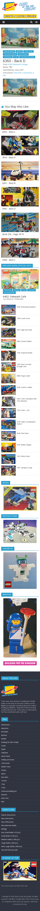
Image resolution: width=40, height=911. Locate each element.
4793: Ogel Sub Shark (24, 330)
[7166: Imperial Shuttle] (8, 352)
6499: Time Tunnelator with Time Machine (27, 400)
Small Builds (8, 57)
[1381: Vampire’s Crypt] (8, 467)
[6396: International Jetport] (8, 306)
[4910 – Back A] (20, 137)
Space (3, 774)
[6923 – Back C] (20, 111)
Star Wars (4, 777)
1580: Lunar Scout (23, 318)
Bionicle (4, 735)
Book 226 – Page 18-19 (13, 234)
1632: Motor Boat (23, 456)
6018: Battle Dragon (24, 445)
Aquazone (4, 728)
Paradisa (17, 290)
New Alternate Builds (8, 825)
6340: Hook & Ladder (24, 387)
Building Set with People (10, 742)
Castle (3, 746)
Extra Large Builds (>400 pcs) (11, 846)
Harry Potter (5, 756)
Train (3, 784)
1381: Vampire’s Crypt (24, 468)
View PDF (17, 73)
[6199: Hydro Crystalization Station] (8, 421)
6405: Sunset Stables (24, 341)
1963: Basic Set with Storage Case (24, 365)
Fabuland (4, 753)
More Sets (5, 798)
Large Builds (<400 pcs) (9, 843)
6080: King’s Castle (23, 376)
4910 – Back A (8, 157)
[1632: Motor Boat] (8, 455)
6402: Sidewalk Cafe (14, 296)
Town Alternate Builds (27, 57)
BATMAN (4, 732)
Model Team (5, 767)
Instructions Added (10, 54)
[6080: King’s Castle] (8, 375)
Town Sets (31, 290)
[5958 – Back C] (20, 239)
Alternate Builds (9, 51)
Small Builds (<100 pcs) (9, 836)
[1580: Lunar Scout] (8, 317)
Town (16, 57)
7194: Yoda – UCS (23, 410)
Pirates (3, 770)
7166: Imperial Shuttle (24, 353)
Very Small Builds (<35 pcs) (10, 832)
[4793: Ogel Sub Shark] (8, 329)
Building (19, 51)
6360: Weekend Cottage (18, 64)
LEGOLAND (5, 763)
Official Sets (7, 290)
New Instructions (7, 818)
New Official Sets (7, 822)
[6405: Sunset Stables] (8, 340)
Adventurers (5, 725)
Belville (3, 739)
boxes (3, 706)
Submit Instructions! (8, 815)
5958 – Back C (8, 260)
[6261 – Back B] (20, 163)
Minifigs (4, 829)
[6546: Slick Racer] (8, 432)
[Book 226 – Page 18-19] (20, 214)
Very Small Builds (9, 293)
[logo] (9, 683)
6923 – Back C (8, 132)
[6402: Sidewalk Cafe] (20, 270)
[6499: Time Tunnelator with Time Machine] (8, 398)
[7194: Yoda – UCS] (8, 409)
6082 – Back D (9, 208)
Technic (4, 781)
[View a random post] (36, 22)
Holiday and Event (7, 760)
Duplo (3, 749)
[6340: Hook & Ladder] (8, 386)
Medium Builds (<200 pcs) (10, 839)
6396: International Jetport (26, 307)
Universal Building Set (9, 791)
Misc (3, 802)
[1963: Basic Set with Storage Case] (8, 363)
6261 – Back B (8, 183)
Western (4, 795)
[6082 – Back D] (20, 188)
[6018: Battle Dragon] (8, 444)
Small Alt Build (23, 54)
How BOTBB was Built (9, 850)
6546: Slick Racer (23, 433)
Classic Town (28, 51)
